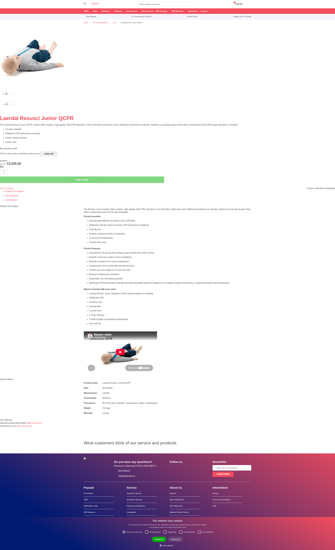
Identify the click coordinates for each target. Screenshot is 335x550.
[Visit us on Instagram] (187, 468)
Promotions (88, 493)
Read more (182, 527)
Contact (173, 493)
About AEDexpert (177, 500)
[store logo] (91, 4)
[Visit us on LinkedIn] (180, 468)
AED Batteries (89, 512)
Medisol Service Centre (179, 512)
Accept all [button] (159, 539)
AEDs (86, 500)
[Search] (194, 4)
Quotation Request (134, 500)
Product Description (14, 191)
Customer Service (134, 493)
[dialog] (167, 533)
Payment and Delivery (136, 506)
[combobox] (167, 4)
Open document (34, 423)
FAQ (214, 506)
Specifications (11, 196)
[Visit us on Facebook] (172, 468)
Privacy (216, 493)
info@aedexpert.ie (126, 476)
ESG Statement (176, 506)
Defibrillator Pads (91, 506)
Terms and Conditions (222, 500)
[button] (167, 545)
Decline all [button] (175, 539)
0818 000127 (124, 471)
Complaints (131, 512)
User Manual (11, 200)
